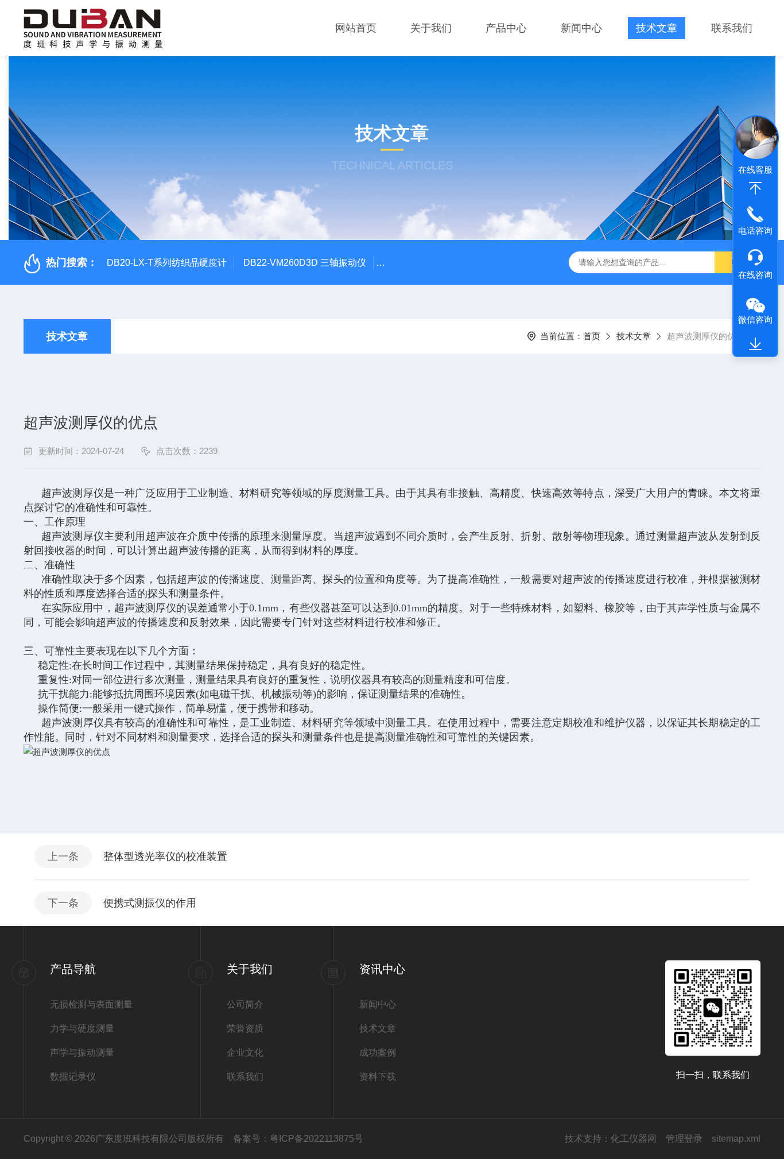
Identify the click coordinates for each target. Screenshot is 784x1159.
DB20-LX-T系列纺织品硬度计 (167, 263)
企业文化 (245, 1052)
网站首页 (356, 28)
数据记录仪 (73, 1077)
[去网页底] (755, 344)
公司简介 (245, 1004)
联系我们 (731, 28)
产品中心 (506, 28)
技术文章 (656, 28)
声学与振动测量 (82, 1052)
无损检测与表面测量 (91, 1004)
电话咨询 (755, 230)
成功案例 (377, 1052)
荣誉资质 (245, 1028)
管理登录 (684, 1139)
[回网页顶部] (755, 188)
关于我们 (431, 28)
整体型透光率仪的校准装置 (165, 856)
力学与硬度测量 (82, 1028)
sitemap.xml (736, 1139)
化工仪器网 (634, 1139)
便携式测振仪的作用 (149, 903)
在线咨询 (755, 275)
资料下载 (377, 1077)
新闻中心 (581, 28)
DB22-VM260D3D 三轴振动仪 (304, 263)
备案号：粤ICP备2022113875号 (298, 1139)
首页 (591, 336)
